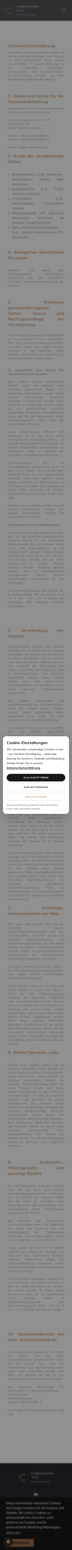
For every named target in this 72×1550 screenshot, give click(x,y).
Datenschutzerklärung (23, 768)
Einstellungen (36, 796)
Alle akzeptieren (36, 777)
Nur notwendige (36, 787)
